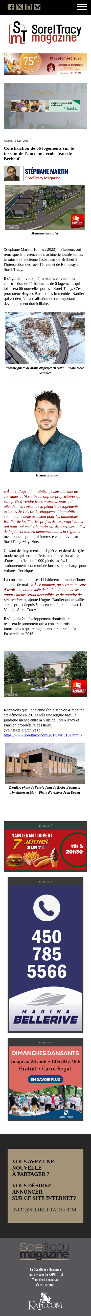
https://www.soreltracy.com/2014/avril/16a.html (41, 735)
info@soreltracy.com (44, 1210)
